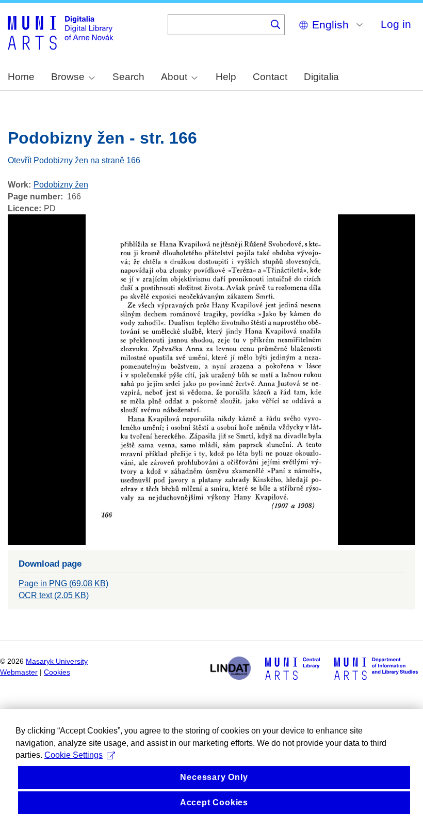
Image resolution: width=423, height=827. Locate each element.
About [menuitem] (174, 77)
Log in (396, 24)
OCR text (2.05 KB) (54, 595)
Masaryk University (57, 661)
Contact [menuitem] (270, 77)
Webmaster (19, 672)
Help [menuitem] (226, 77)
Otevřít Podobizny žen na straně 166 (74, 160)
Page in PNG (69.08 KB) (63, 583)
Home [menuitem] (21, 77)
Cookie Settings (73, 755)
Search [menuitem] (128, 77)
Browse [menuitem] (68, 77)
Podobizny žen (61, 184)
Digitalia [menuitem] (321, 77)
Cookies (57, 672)
